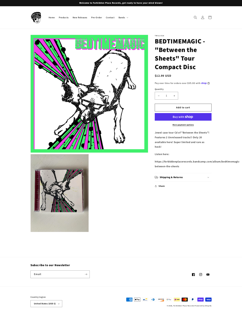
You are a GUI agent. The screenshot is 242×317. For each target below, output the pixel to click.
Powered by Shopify (203, 306)
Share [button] (162, 186)
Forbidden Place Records (183, 306)
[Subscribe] (86, 274)
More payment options (183, 124)
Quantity (159, 89)
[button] (123, 17)
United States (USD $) (45, 303)
